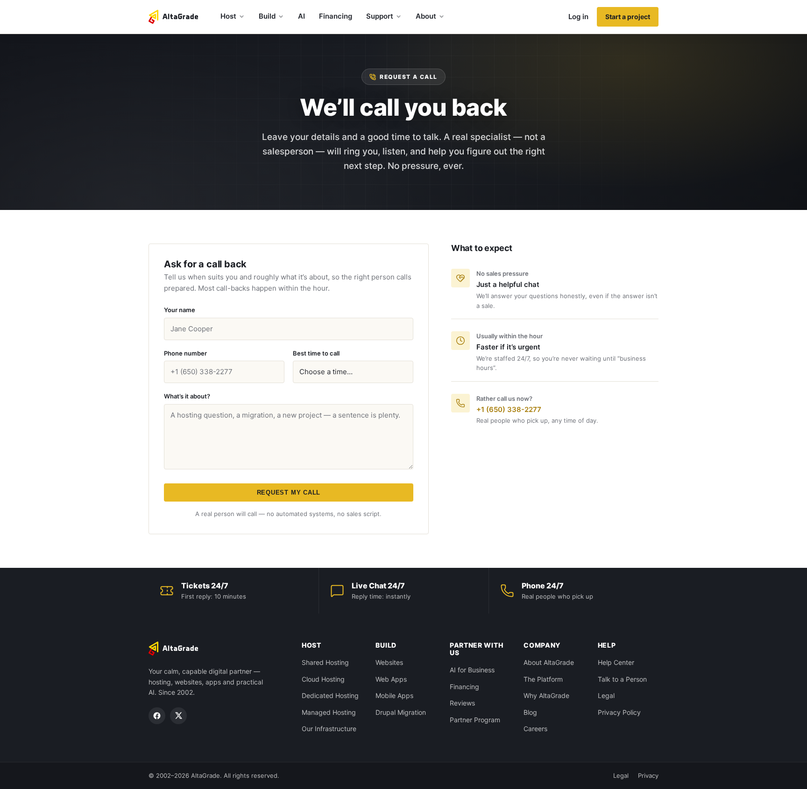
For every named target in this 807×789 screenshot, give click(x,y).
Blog (530, 712)
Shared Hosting (325, 662)
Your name (179, 310)
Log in (578, 16)
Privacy (648, 775)
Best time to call (316, 353)
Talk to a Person (622, 679)
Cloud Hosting (323, 679)
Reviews (462, 703)
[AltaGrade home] (173, 17)
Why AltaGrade (546, 695)
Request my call (289, 492)
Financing (335, 16)
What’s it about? (187, 396)
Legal (606, 695)
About (426, 16)
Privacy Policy (619, 712)
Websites (389, 662)
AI (301, 16)
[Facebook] (157, 715)
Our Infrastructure (329, 729)
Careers (535, 729)
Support (379, 16)
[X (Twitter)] (178, 715)
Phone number (185, 353)
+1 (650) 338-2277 (508, 409)
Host (228, 16)
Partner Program (475, 720)
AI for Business (472, 670)
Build (267, 16)
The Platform (543, 679)
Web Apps (391, 679)
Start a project (627, 17)
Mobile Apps (394, 695)
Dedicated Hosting (330, 695)
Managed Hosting (329, 712)
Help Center (616, 662)
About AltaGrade (549, 662)
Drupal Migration (400, 712)
